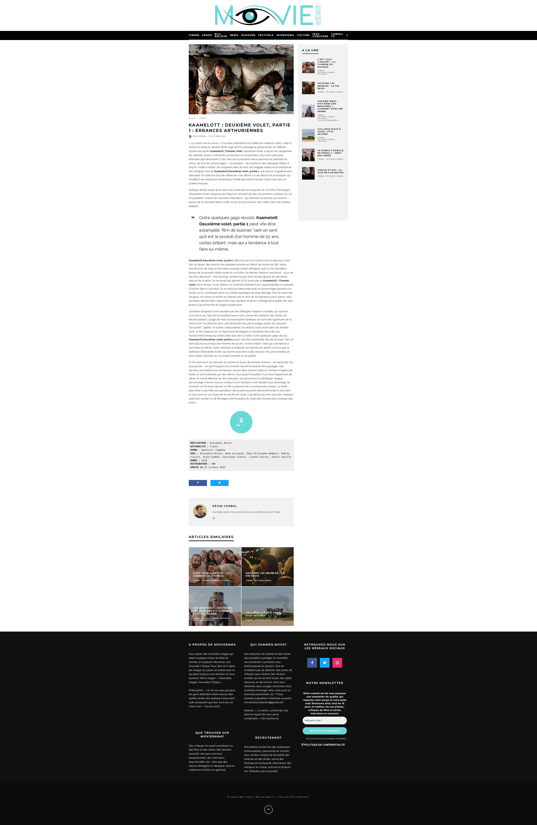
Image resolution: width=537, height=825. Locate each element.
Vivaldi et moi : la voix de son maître (330, 171)
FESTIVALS (266, 35)
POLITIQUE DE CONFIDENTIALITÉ (324, 744)
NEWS (234, 35)
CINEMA (194, 35)
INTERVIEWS (285, 35)
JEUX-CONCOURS (320, 35)
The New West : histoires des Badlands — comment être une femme (330, 106)
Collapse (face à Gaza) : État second (329, 131)
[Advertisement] (323, 202)
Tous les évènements (328, 120)
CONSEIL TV (337, 35)
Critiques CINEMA (326, 72)
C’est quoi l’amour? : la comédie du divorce (326, 63)
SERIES (207, 35)
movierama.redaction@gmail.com (263, 702)
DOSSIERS (248, 35)
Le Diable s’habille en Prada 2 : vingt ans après (330, 153)
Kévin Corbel (199, 136)
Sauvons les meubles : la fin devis (328, 86)
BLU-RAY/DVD (221, 35)
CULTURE (303, 35)
